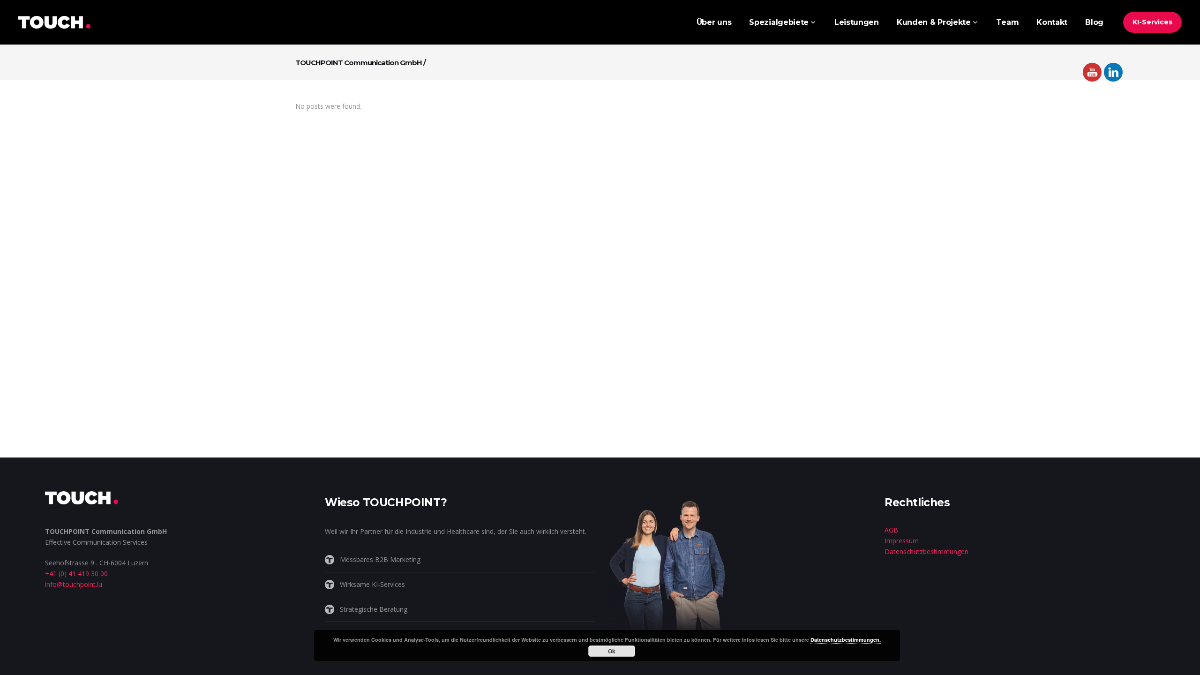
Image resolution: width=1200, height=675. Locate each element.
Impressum (902, 540)
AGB (891, 529)
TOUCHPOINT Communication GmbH (358, 62)
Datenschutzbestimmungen (926, 551)
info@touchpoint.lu (73, 584)
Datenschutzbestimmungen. (845, 639)
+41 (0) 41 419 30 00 (76, 573)
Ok (611, 651)
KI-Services (1152, 22)
